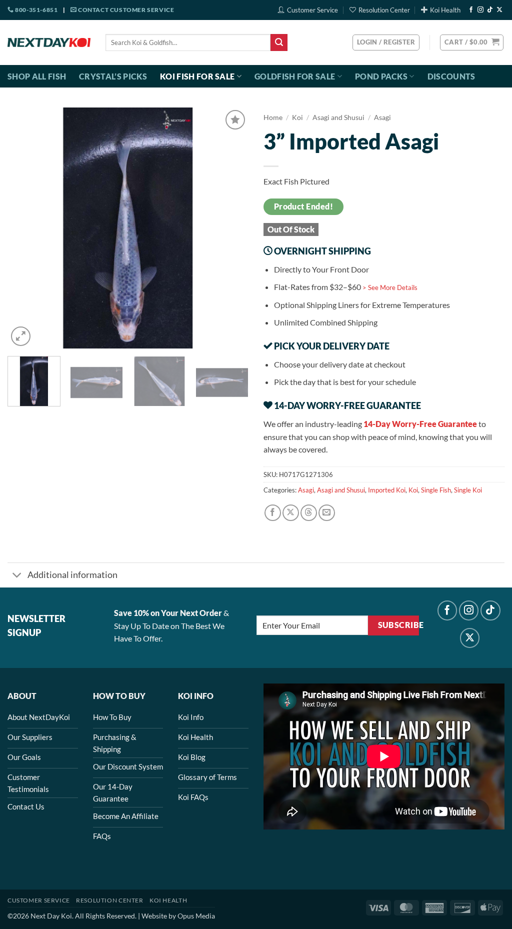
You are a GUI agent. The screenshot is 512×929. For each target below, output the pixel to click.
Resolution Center (384, 10)
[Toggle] (17, 576)
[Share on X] (290, 512)
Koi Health (445, 10)
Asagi (382, 118)
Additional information (73, 575)
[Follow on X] (499, 10)
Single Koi (468, 490)
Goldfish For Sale (294, 76)
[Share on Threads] (308, 512)
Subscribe (398, 625)
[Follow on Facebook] (471, 10)
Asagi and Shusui (338, 118)
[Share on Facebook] (272, 512)
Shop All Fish (37, 76)
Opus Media (196, 916)
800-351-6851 (36, 10)
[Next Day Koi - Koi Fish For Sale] (49, 42)
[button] (472, 42)
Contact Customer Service (125, 10)
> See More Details (390, 288)
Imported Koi (387, 490)
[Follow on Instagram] (481, 10)
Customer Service (312, 10)
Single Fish (436, 490)
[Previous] (25, 228)
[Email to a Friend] (326, 512)
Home (273, 118)
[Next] (231, 228)
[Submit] (279, 42)
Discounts (452, 76)
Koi (297, 118)
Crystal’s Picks (113, 76)
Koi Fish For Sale (197, 76)
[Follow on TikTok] (490, 10)
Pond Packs (381, 76)
